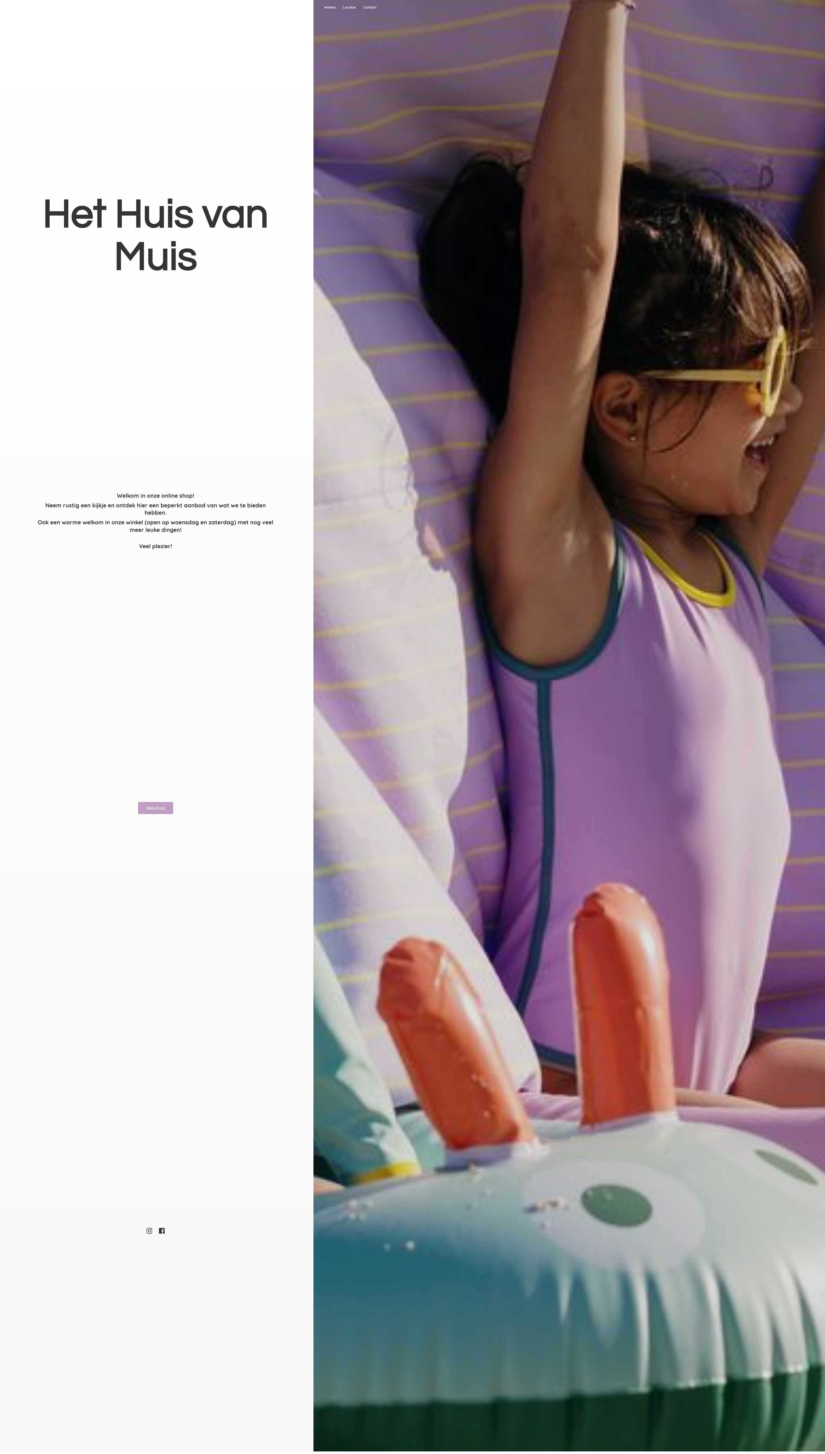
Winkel (330, 7)
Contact (370, 7)
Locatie (349, 7)
